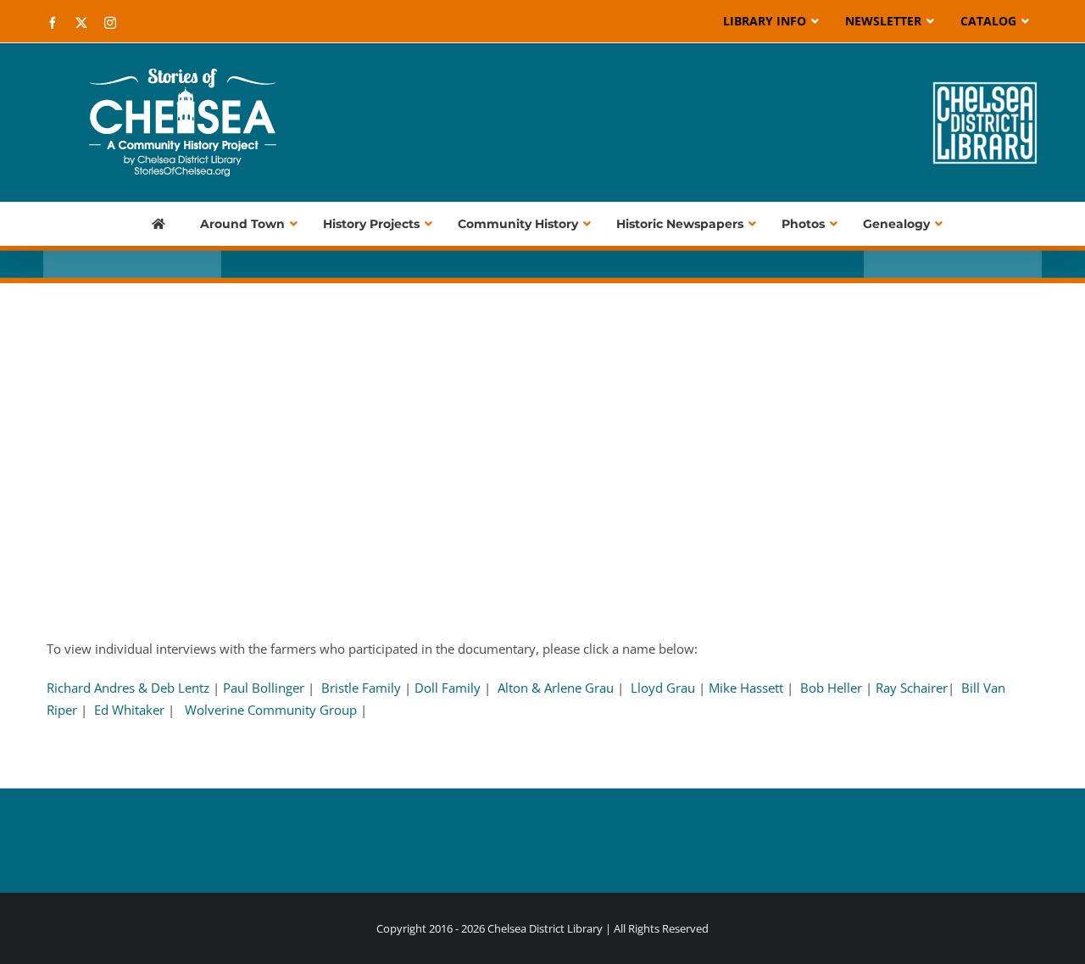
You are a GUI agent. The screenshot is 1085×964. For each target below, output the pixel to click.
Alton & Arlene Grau (556, 687)
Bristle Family (362, 687)
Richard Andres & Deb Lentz (128, 687)
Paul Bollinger (263, 687)
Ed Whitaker (129, 709)
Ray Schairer (912, 687)
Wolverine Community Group (271, 709)
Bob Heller (832, 687)
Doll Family (448, 687)
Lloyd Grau (664, 687)
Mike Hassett (746, 687)
